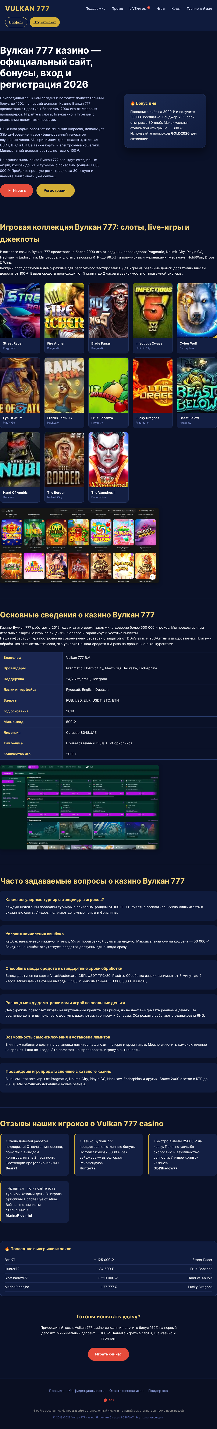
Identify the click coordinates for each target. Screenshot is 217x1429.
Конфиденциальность (86, 1391)
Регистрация (56, 190)
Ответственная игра (126, 1391)
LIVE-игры (139, 8)
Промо (117, 8)
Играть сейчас (108, 1354)
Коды (175, 8)
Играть (19, 190)
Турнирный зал (199, 8)
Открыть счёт (44, 22)
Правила (56, 1391)
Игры (160, 8)
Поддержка (95, 8)
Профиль (16, 22)
